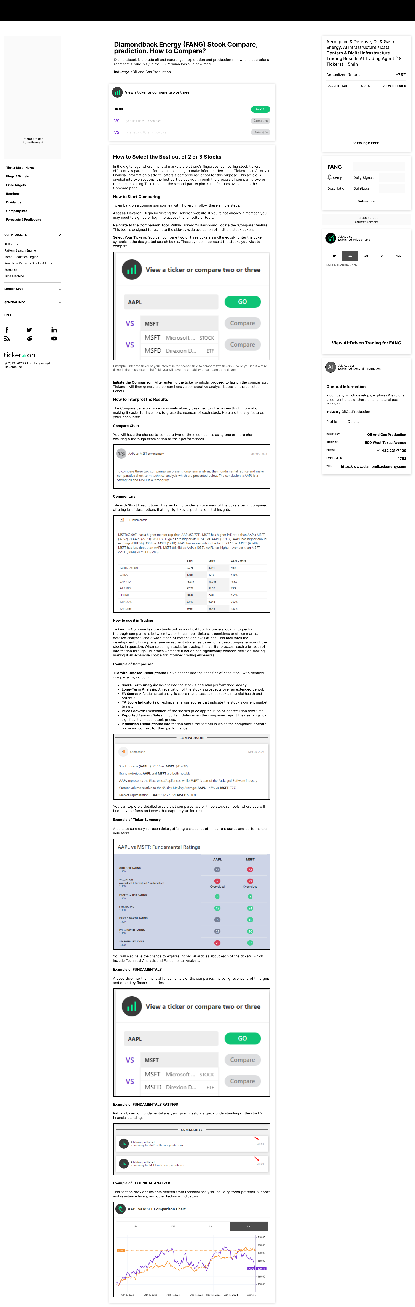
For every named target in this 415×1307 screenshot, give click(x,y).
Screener (10, 269)
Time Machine (14, 276)
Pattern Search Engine (20, 250)
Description (336, 188)
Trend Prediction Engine (21, 257)
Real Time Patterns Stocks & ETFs (28, 263)
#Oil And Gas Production (150, 72)
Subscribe (366, 201)
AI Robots (11, 244)
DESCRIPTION (337, 86)
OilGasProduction (356, 411)
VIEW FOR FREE (366, 143)
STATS (365, 86)
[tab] (334, 256)
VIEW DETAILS (394, 86)
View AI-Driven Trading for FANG (366, 342)
